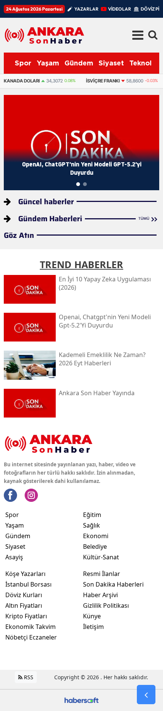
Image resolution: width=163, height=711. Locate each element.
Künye (92, 616)
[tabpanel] (81, 142)
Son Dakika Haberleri (113, 584)
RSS (27, 677)
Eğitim (92, 515)
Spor (12, 515)
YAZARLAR (86, 9)
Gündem (17, 536)
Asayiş (14, 557)
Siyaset (15, 546)
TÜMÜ (143, 218)
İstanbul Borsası (28, 584)
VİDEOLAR (119, 9)
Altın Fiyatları (23, 605)
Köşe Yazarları (25, 574)
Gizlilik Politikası (106, 605)
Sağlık (91, 525)
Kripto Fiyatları (26, 616)
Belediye (95, 546)
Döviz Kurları (23, 595)
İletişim (93, 627)
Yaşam (14, 525)
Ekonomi (95, 536)
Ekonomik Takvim (30, 627)
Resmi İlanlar (101, 574)
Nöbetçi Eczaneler (31, 637)
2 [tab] (85, 184)
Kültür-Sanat (101, 557)
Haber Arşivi (100, 595)
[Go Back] (146, 695)
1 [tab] (78, 184)
